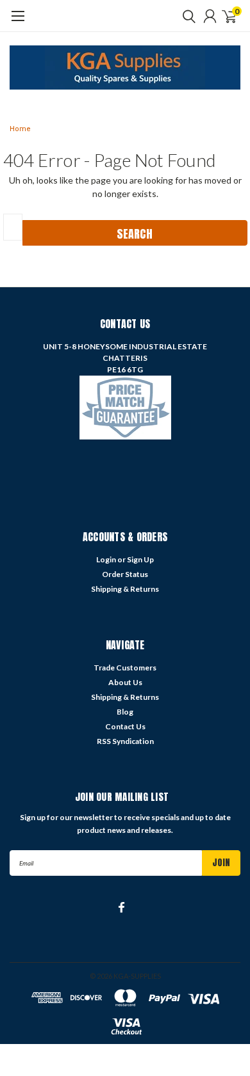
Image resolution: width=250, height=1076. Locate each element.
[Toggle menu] (17, 22)
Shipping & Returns (125, 589)
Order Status (125, 574)
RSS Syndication (125, 741)
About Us (125, 682)
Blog (125, 711)
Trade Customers (125, 667)
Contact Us (125, 726)
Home (20, 129)
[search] (186, 16)
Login (106, 559)
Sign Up (140, 559)
